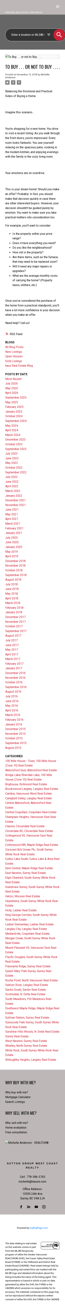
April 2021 (11, 519)
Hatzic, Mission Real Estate (22, 896)
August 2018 (13, 579)
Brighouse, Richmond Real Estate (26, 784)
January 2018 (13, 612)
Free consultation (16, 1132)
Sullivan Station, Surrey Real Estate (27, 1017)
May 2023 (11, 463)
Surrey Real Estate (17, 1036)
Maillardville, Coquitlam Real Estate (27, 933)
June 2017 (12, 645)
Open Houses (14, 356)
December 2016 (15, 673)
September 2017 (16, 631)
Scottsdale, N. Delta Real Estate (25, 994)
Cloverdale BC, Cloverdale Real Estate (29, 831)
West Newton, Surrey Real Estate (26, 1041)
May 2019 (11, 551)
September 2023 (16, 449)
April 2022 (11, 486)
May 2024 (11, 425)
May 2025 (11, 402)
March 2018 (12, 603)
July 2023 (11, 453)
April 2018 (11, 598)
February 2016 (14, 719)
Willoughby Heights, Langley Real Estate (30, 1059)
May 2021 (11, 514)
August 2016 (13, 691)
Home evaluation (15, 1127)
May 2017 (11, 649)
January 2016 (13, 724)
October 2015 (14, 738)
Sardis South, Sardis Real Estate (25, 989)
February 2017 (14, 663)
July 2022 (11, 477)
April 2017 (11, 654)
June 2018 (12, 589)
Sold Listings (13, 361)
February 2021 (14, 528)
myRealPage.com (39, 1228)
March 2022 (12, 491)
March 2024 (12, 435)
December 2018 (15, 561)
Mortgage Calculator (18, 1097)
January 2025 (13, 411)
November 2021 (15, 505)
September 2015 (16, 743)
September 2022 (16, 472)
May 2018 (11, 593)
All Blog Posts (14, 347)
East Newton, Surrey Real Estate (25, 873)
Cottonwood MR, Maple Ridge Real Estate (31, 845)
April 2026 (11, 393)
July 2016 (11, 696)
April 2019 (11, 556)
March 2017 (12, 659)
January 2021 (13, 533)
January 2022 (13, 495)
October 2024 (14, 416)
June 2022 (12, 481)
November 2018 (15, 565)
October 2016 (14, 682)
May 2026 (11, 388)
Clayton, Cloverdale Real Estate (25, 826)
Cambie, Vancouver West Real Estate (28, 793)
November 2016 (15, 677)
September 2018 (16, 575)
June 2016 (12, 701)
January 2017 (13, 668)
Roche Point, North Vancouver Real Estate (31, 980)
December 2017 (15, 617)
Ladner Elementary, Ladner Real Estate (29, 924)
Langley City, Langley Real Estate (26, 929)
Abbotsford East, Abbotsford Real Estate (31, 770)
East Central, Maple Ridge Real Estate (29, 868)
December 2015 (15, 729)
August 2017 (13, 635)
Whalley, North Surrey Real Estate (26, 1045)
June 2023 (12, 458)
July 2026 (11, 383)
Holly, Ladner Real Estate (21, 910)
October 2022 (14, 467)
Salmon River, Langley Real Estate (26, 985)
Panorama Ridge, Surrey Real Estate (28, 966)
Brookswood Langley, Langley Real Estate (31, 789)
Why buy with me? (16, 1092)
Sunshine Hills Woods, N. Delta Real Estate (32, 1031)
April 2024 (11, 430)
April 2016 (11, 710)
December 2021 (15, 500)
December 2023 (15, 439)
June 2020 (12, 542)
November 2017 (15, 621)
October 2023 (14, 444)
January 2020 (13, 547)
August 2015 (13, 748)
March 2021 (12, 523)
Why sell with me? (16, 1123)
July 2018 (11, 584)
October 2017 (14, 626)
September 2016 (16, 687)
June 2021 (12, 509)
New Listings (13, 352)
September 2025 (16, 397)
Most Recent (13, 379)
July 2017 (11, 640)
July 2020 (11, 537)
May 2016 (11, 705)
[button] (21, 1206)
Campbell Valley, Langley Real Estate (28, 798)
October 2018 (14, 570)
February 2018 (14, 607)
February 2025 (14, 407)
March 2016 (12, 715)
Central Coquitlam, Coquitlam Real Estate (31, 812)
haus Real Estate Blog (19, 365)
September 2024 (16, 421)
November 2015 (15, 733)
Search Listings (15, 1102)
